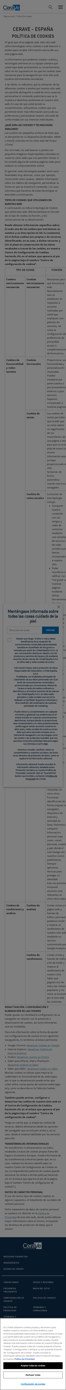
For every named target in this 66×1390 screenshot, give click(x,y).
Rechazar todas (33, 1374)
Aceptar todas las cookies (33, 1365)
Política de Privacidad (24, 1359)
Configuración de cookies (33, 1384)
